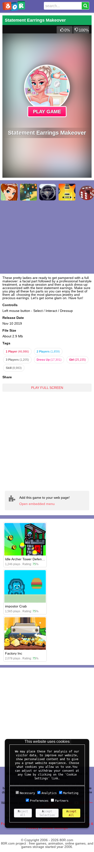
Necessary (27, 793)
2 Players (48, 351)
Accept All (71, 813)
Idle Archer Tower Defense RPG (29, 559)
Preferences (39, 800)
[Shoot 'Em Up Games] (28, 192)
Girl (77, 359)
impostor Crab (16, 606)
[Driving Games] (47, 192)
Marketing (70, 793)
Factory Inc (13, 653)
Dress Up (49, 359)
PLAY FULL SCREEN (47, 388)
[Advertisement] (47, 441)
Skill (14, 368)
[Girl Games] (9, 192)
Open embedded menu (37, 504)
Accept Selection (47, 813)
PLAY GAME (47, 111)
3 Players (17, 359)
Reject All (23, 813)
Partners (61, 800)
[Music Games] (67, 192)
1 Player (17, 351)
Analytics (49, 793)
